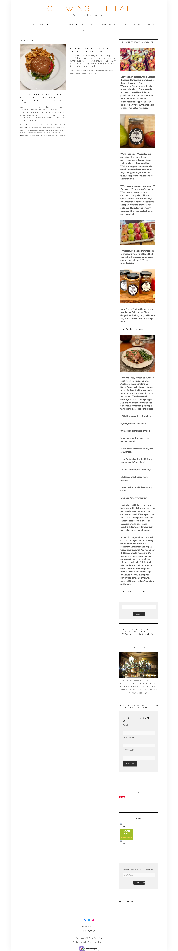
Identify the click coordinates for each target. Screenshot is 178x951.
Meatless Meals (57, 130)
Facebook (123, 24)
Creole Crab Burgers (75, 70)
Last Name (128, 750)
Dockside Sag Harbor (58, 127)
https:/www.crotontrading (132, 591)
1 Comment (92, 73)
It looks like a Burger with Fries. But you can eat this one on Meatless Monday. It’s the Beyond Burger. (41, 98)
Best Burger (47, 124)
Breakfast (57, 24)
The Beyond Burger (51, 132)
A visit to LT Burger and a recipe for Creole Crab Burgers (90, 50)
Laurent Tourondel (87, 70)
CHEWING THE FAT (89, 8)
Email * (126, 725)
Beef (42, 124)
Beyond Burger (55, 124)
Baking (43, 24)
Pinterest (86, 30)
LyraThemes (99, 942)
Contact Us (89, 931)
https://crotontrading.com (132, 329)
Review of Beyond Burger (38, 132)
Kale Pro (98, 937)
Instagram (149, 24)
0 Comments (61, 135)
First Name (128, 738)
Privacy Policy (89, 926)
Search (138, 614)
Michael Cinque (103, 70)
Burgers (35, 127)
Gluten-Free (23, 130)
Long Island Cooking (41, 130)
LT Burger (50, 130)
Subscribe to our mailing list (139, 870)
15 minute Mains (25, 124)
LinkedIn (136, 24)
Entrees (72, 24)
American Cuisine (35, 124)
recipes (129, 837)
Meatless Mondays (25, 132)
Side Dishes (86, 24)
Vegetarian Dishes (37, 135)
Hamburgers (31, 130)
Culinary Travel (105, 24)
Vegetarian (28, 135)
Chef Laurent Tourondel (45, 127)
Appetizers (29, 24)
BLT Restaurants (28, 127)
